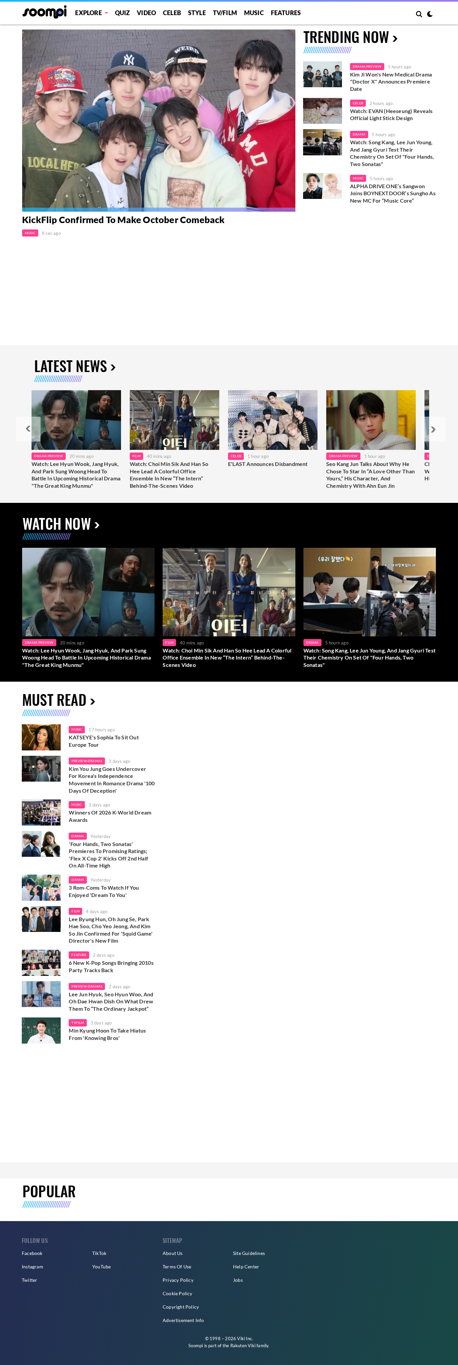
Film (136, 456)
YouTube (101, 1266)
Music (254, 12)
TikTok (99, 1253)
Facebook (32, 1253)
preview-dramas (86, 761)
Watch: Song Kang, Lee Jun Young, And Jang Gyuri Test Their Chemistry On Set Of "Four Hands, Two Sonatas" (392, 153)
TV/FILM (225, 12)
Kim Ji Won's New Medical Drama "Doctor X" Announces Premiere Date (391, 81)
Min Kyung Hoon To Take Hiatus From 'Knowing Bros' (107, 1034)
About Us (173, 1253)
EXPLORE (88, 12)
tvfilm (77, 1022)
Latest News (70, 365)
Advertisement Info (183, 1320)
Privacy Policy (178, 1280)
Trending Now (346, 36)
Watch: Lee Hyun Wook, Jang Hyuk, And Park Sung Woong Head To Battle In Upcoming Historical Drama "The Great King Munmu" (76, 475)
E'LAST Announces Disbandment (268, 464)
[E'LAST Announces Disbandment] (273, 420)
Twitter (29, 1280)
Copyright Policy (181, 1307)
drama (77, 836)
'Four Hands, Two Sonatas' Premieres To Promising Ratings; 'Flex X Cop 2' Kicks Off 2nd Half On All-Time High (108, 855)
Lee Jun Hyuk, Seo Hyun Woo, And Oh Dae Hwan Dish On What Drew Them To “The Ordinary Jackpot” (111, 1001)
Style (197, 12)
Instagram (32, 1266)
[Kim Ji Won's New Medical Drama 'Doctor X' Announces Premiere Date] (322, 74)
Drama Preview (367, 66)
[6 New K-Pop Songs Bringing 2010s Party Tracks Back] (41, 963)
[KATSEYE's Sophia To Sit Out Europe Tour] (41, 737)
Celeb (172, 12)
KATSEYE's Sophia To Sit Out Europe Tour (103, 741)
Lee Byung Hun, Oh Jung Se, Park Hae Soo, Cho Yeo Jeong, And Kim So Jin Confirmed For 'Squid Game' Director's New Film (111, 930)
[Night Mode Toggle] (429, 15)
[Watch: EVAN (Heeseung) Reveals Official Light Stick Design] (322, 111)
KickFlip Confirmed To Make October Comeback (123, 219)
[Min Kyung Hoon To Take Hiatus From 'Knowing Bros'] (41, 1030)
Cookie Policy (177, 1293)
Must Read (54, 699)
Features (286, 12)
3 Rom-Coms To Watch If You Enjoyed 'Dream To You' (104, 891)
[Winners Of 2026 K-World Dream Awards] (41, 812)
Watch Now (56, 523)
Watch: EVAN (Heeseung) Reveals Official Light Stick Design (391, 114)
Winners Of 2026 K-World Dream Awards (110, 816)
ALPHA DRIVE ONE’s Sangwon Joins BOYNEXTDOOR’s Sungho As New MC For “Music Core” (393, 193)
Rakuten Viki (242, 1345)
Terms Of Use (177, 1266)
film (75, 911)
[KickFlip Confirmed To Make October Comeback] (158, 121)
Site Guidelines (249, 1253)
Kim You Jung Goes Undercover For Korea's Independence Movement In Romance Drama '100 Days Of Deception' (112, 780)
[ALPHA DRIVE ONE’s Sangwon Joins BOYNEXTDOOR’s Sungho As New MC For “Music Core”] (322, 186)
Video (146, 12)
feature (78, 955)
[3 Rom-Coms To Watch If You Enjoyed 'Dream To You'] (41, 888)
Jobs (238, 1280)
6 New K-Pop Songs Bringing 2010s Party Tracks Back (111, 966)
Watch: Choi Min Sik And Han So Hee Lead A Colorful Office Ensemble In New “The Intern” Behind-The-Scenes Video (169, 475)
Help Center (246, 1266)
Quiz (122, 12)
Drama (359, 134)
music (76, 729)
